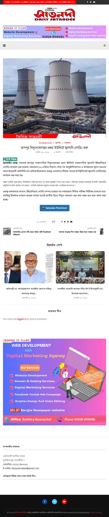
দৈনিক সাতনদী (19, 512)
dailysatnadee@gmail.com (25, 468)
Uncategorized (45, 143)
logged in (21, 319)
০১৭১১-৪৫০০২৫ (20, 464)
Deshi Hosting (96, 512)
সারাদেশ (67, 143)
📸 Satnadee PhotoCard (54, 208)
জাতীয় (57, 143)
